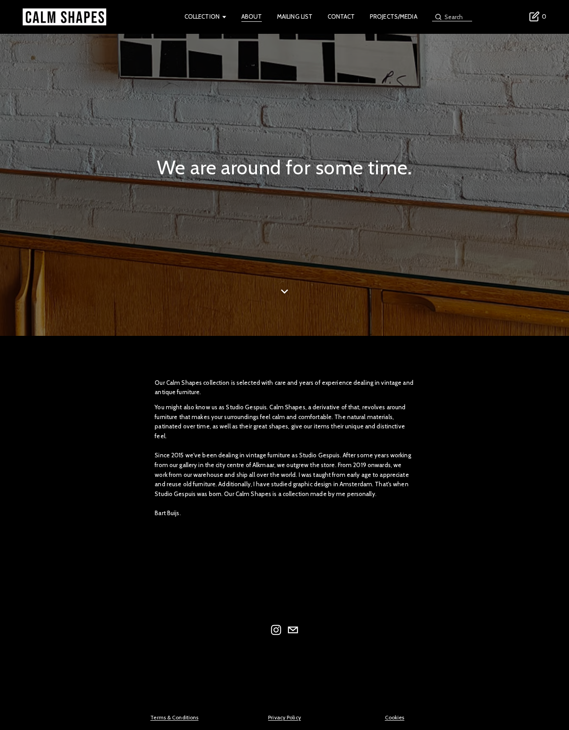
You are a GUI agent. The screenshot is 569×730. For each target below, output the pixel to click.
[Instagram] (276, 630)
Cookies (395, 717)
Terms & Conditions (174, 717)
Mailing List (295, 16)
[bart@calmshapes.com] (293, 630)
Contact (341, 16)
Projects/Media (393, 16)
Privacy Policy (284, 717)
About (251, 16)
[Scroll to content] (284, 296)
